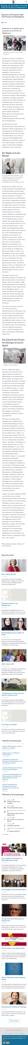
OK (4, 1042)
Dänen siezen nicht (8, 664)
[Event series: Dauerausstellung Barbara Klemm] (13, 806)
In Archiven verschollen (9, 724)
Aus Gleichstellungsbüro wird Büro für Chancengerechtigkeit (12, 768)
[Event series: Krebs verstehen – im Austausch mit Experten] (13, 817)
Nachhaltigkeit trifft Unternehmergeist (14, 890)
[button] (14, 1020)
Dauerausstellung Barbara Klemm (15, 807)
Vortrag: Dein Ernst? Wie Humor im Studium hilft (13, 920)
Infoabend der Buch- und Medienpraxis (10, 604)
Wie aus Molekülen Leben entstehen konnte (13, 978)
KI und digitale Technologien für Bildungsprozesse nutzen (12, 859)
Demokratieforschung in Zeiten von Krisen (13, 634)
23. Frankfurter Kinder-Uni (13, 831)
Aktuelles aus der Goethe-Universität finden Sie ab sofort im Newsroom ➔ (14, 6)
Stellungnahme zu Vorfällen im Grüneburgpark (11, 754)
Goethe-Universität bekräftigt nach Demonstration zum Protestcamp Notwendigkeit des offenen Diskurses (12, 777)
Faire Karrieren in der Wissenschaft (13, 948)
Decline (7, 1042)
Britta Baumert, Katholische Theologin (14, 1007)
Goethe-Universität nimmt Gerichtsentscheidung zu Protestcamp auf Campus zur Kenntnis (10, 786)
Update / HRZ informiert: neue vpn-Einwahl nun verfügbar (12, 747)
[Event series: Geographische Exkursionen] (13, 823)
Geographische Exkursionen (13, 825)
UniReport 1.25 (20, 544)
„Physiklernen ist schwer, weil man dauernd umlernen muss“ (13, 694)
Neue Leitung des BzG (9, 574)
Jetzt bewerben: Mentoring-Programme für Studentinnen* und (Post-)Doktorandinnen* (12, 761)
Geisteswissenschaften (10, 544)
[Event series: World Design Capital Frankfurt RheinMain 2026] (7, 811)
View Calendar (5, 834)
